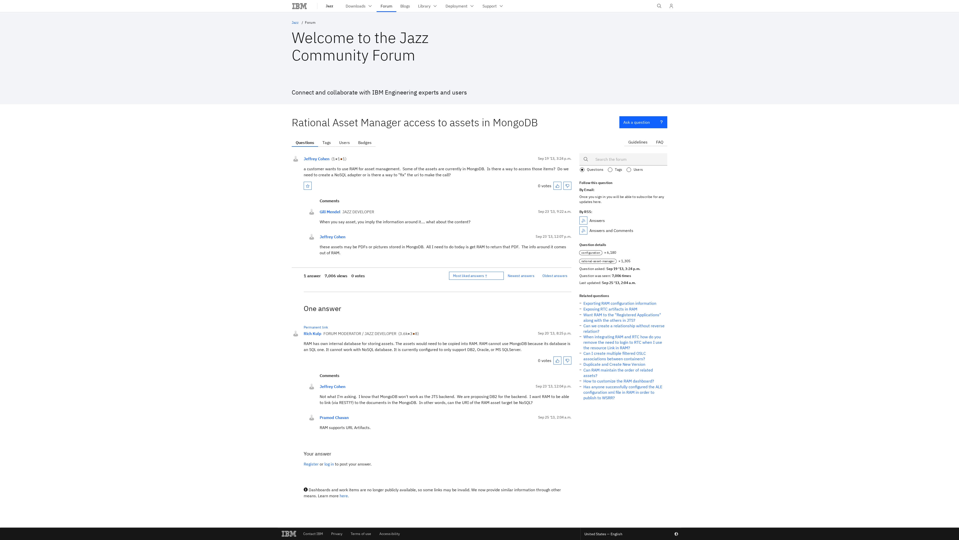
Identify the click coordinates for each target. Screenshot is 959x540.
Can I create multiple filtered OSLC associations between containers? (614, 356)
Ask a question (636, 122)
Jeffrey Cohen (316, 158)
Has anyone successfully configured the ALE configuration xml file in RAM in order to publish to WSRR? (622, 392)
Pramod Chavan (334, 417)
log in (329, 464)
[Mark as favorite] (308, 186)
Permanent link (316, 327)
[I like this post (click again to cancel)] (557, 186)
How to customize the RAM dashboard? (618, 381)
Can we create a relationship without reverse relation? (624, 328)
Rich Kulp (312, 333)
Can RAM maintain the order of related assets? (618, 373)
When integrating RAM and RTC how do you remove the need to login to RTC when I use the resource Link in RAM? (622, 342)
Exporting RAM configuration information (619, 303)
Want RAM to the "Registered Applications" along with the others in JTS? (622, 317)
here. (344, 495)
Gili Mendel (330, 211)
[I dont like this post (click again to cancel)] (567, 186)
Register (311, 464)
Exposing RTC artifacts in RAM (610, 309)
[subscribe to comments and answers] (583, 230)
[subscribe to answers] (583, 220)
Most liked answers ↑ (470, 276)
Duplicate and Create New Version (614, 364)
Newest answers (521, 276)
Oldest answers (554, 276)
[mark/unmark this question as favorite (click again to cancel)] (308, 186)
